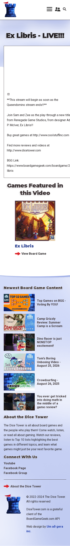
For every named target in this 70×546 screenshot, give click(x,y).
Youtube (9, 463)
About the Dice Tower (25, 486)
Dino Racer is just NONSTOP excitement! (49, 342)
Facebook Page (15, 468)
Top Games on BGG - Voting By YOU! (51, 302)
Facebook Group (15, 473)
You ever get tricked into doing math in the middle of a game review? (51, 402)
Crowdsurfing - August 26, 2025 (48, 381)
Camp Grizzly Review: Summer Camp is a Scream (49, 322)
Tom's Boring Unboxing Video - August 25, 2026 (49, 362)
